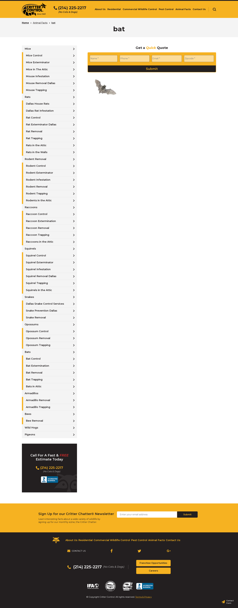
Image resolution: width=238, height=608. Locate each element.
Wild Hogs (31, 427)
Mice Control (34, 55)
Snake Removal (36, 317)
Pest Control (139, 540)
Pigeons (30, 434)
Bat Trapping (34, 379)
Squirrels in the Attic (39, 290)
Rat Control (33, 117)
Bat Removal (34, 372)
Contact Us (173, 540)
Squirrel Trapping (37, 283)
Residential (85, 540)
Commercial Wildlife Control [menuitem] (140, 9)
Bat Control (33, 358)
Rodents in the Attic (39, 200)
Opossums (31, 324)
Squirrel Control (36, 255)
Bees (28, 414)
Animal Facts (40, 22)
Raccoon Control (36, 214)
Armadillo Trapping (38, 407)
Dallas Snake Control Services (45, 303)
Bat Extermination (37, 365)
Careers (158, 571)
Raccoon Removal (37, 228)
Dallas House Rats (37, 103)
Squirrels (30, 248)
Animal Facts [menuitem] (183, 9)
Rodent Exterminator (39, 172)
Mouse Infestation (38, 76)
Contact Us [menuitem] (199, 9)
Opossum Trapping (38, 345)
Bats (28, 352)
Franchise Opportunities (155, 564)
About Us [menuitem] (100, 9)
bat (53, 22)
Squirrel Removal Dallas (41, 276)
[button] (214, 9)
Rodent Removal (35, 159)
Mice (28, 48)
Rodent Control (36, 165)
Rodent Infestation (38, 179)
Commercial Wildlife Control (112, 540)
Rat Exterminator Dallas (41, 124)
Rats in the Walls (36, 152)
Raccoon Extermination (41, 221)
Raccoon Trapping (37, 234)
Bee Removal (34, 420)
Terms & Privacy (143, 597)
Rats (27, 97)
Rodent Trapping (37, 193)
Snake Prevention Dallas (41, 310)
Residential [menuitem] (114, 9)
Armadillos (31, 393)
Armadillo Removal (38, 400)
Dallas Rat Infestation (40, 110)
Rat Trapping (34, 138)
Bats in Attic (33, 386)
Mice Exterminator (38, 62)
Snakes (29, 297)
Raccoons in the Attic (39, 241)
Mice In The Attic (37, 69)
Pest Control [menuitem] (166, 9)
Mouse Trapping (36, 90)
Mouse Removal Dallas (40, 83)
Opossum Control (37, 331)
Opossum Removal (38, 338)
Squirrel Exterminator (39, 262)
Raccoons (31, 207)
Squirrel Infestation (38, 269)
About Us (71, 540)
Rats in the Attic (36, 145)
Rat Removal (34, 131)
